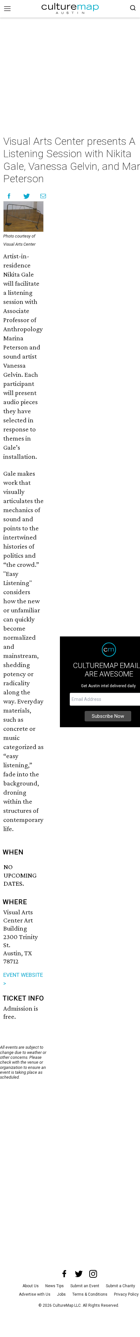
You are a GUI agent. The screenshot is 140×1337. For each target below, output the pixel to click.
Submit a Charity (120, 1286)
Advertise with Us (34, 1294)
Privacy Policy (126, 1294)
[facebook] (64, 1274)
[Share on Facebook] (9, 196)
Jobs (61, 1294)
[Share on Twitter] (27, 196)
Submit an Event (84, 1286)
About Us (30, 1286)
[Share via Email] (43, 196)
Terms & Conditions (89, 1294)
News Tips (54, 1286)
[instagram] (93, 1274)
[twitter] (79, 1274)
